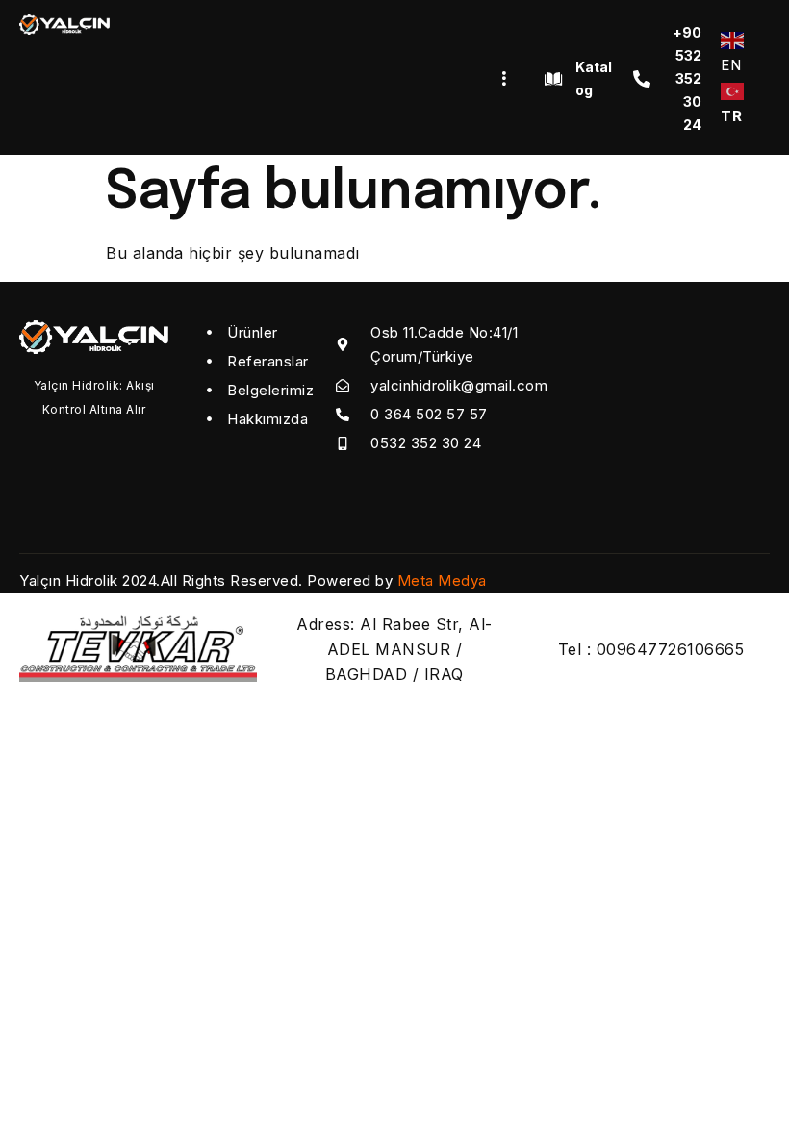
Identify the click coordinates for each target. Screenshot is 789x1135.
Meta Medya (442, 580)
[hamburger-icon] (503, 78)
